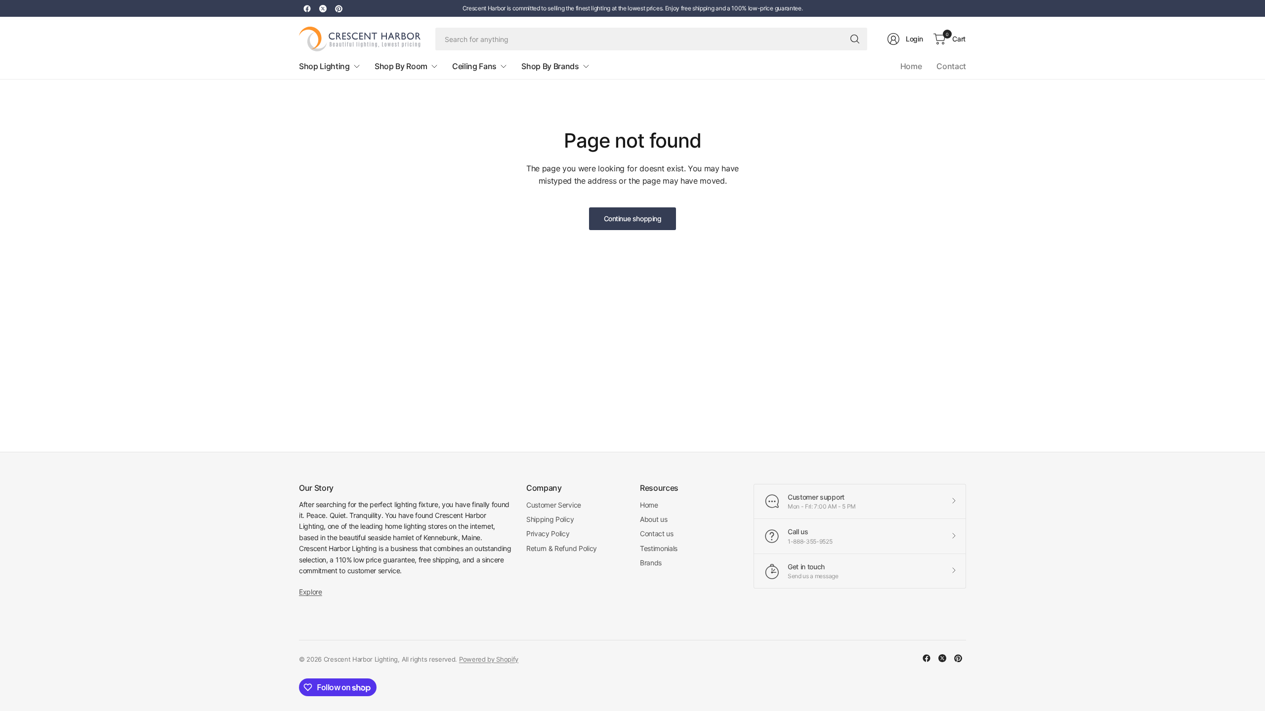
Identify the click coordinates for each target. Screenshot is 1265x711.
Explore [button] (310, 592)
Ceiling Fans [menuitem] (474, 66)
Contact (951, 66)
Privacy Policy (548, 533)
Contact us (657, 533)
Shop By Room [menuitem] (401, 66)
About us (653, 519)
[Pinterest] (338, 8)
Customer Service (553, 505)
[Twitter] (323, 8)
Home (911, 66)
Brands (651, 562)
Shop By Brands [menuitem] (550, 66)
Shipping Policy (550, 519)
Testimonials (658, 548)
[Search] (855, 39)
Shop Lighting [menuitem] (324, 66)
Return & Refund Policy (561, 548)
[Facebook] (307, 8)
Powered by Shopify (488, 659)
